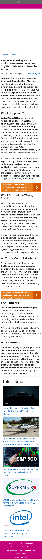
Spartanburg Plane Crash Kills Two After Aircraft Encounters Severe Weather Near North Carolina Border (20, 441)
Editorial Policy (26, 547)
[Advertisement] (21, 31)
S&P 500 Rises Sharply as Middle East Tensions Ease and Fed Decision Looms (20, 472)
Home (11, 543)
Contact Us (28, 543)
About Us (18, 543)
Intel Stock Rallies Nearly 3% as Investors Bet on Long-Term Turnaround (17, 533)
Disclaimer (15, 547)
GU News (5, 54)
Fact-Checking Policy (14, 550)
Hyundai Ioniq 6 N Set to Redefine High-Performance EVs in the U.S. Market (19, 411)
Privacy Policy (21, 553)
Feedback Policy (30, 550)
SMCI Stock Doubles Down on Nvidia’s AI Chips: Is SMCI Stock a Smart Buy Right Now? (21, 503)
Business (15, 54)
